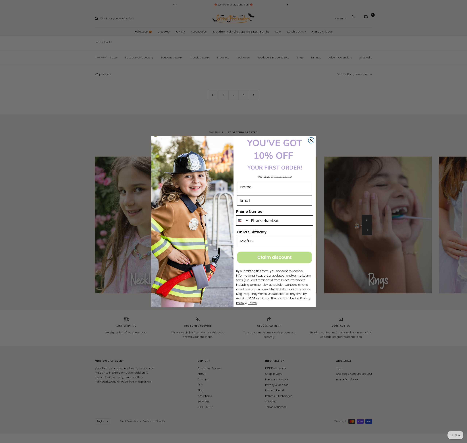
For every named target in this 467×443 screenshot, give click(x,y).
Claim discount (274, 257)
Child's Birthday (252, 232)
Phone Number (250, 211)
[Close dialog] (311, 140)
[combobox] (242, 220)
